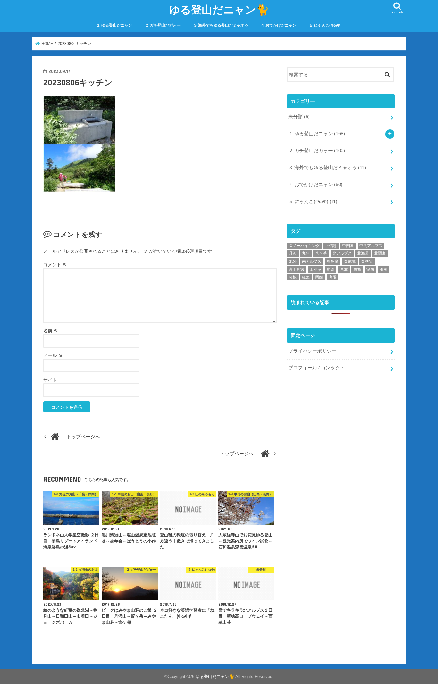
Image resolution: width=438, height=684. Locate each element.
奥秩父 (367, 261)
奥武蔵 (350, 261)
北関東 (380, 253)
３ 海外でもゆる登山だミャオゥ (220, 25)
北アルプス (342, 253)
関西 (319, 277)
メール (53, 355)
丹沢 (293, 253)
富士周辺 (296, 269)
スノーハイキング (304, 245)
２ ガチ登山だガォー (163, 25)
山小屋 (315, 269)
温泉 (370, 269)
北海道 (363, 253)
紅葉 (306, 277)
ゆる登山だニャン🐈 (219, 9)
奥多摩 (332, 261)
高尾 (332, 277)
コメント (55, 264)
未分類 (299, 116)
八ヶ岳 (321, 253)
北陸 (293, 261)
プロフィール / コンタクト (316, 367)
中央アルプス (371, 245)
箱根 (293, 277)
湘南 (383, 269)
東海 (357, 269)
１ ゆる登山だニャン (114, 25)
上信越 (331, 245)
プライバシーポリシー (312, 351)
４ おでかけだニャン (278, 25)
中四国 (348, 245)
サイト (50, 380)
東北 (344, 269)
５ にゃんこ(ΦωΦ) (325, 25)
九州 (306, 253)
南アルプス (311, 261)
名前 (50, 330)
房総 (330, 269)
